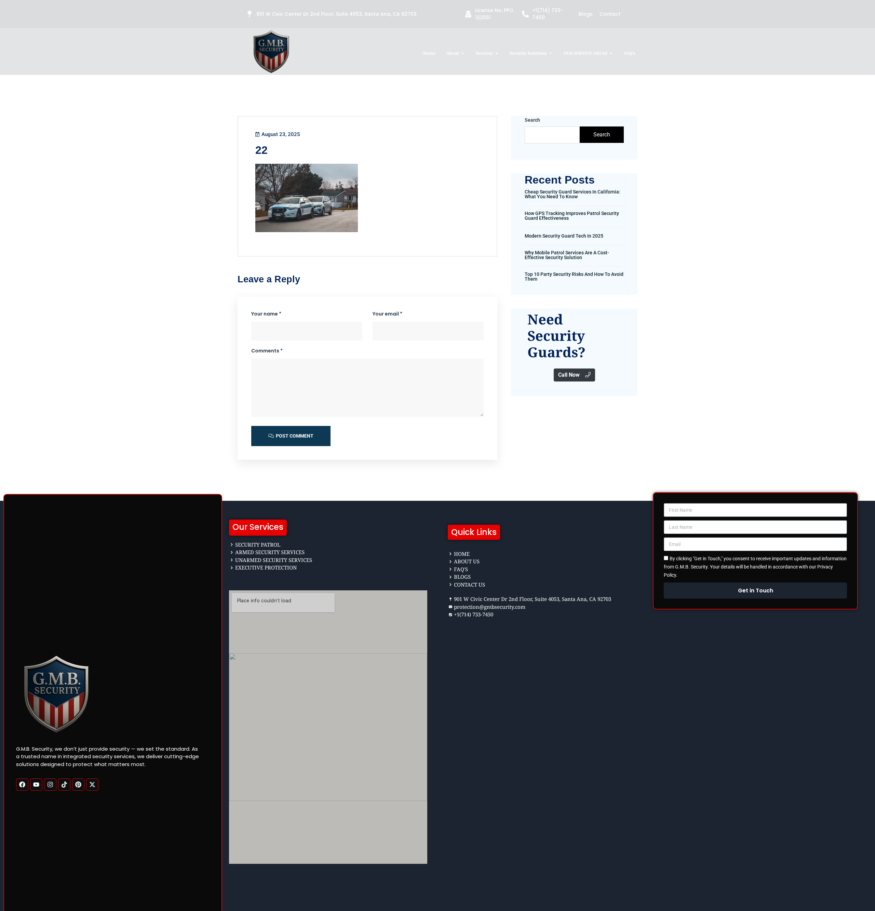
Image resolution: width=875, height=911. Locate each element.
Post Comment (294, 436)
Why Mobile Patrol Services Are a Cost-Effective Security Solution (567, 255)
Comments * (267, 350)
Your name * (266, 313)
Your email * (387, 313)
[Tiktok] (64, 784)
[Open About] (463, 53)
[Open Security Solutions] (551, 53)
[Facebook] (22, 784)
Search (532, 120)
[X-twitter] (92, 784)
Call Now (569, 375)
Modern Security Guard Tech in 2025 (564, 235)
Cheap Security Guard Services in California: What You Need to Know (572, 194)
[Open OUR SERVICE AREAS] (611, 53)
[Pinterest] (78, 784)
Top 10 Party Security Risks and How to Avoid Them (574, 276)
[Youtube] (36, 784)
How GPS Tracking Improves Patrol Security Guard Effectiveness (572, 215)
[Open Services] (497, 53)
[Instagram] (50, 784)
